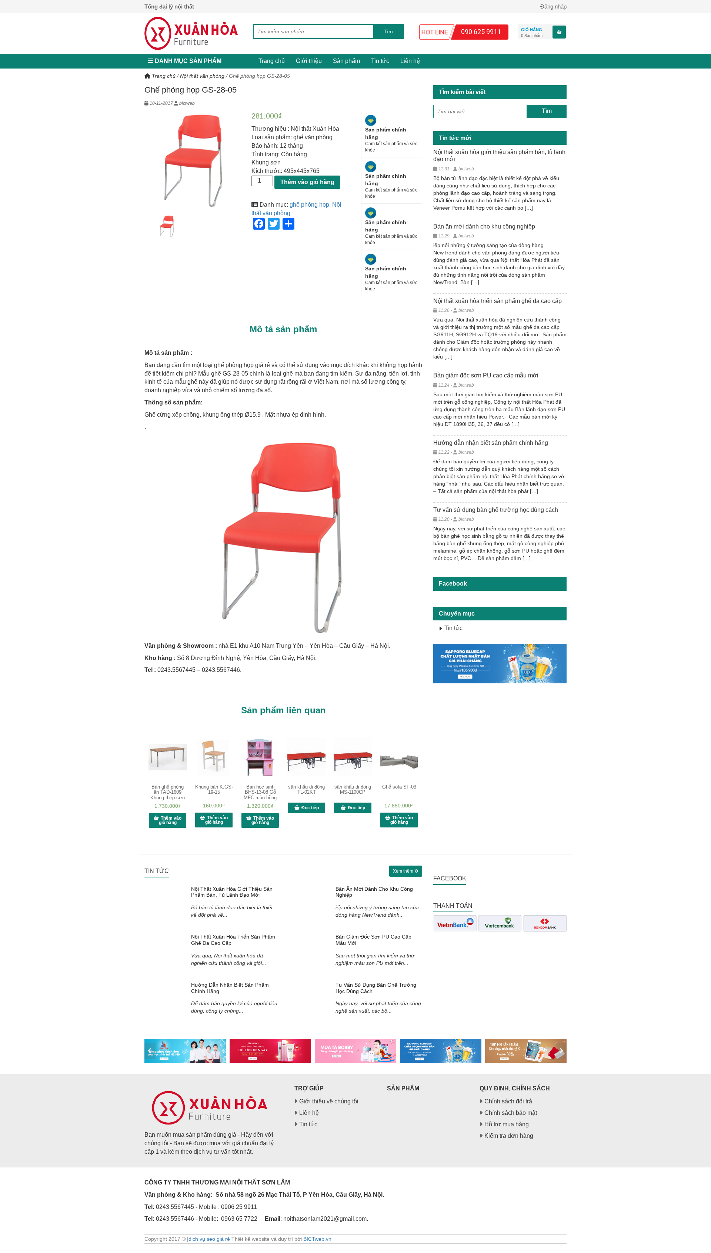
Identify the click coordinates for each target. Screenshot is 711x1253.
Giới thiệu (309, 61)
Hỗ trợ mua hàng (506, 1124)
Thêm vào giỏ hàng (307, 182)
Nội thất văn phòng (202, 76)
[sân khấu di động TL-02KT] (306, 757)
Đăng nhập (553, 6)
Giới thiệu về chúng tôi (328, 1101)
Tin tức (380, 61)
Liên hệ (410, 61)
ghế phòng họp (309, 204)
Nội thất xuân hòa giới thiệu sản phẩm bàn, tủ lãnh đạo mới (232, 892)
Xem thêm (403, 871)
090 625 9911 (481, 32)
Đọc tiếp (310, 807)
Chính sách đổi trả (508, 1101)
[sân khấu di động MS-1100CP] (353, 757)
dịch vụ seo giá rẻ (209, 1239)
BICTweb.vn (317, 1239)
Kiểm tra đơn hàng (508, 1136)
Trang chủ (271, 61)
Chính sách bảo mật (510, 1113)
